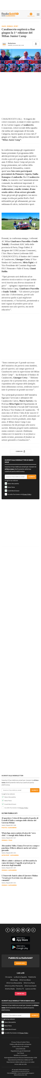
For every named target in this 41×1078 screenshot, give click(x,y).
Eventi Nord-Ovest (13, 491)
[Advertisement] (20, 94)
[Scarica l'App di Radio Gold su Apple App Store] (20, 939)
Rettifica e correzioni (20, 1055)
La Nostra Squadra (20, 977)
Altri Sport (5, 855)
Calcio (4, 26)
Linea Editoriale (20, 1049)
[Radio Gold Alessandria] (10, 14)
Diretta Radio (10, 989)
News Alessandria (13, 484)
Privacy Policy (27, 494)
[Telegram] (28, 930)
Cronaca (10, 26)
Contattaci (20, 993)
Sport (16, 26)
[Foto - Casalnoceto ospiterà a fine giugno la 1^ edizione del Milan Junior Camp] (20, 60)
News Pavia (11, 487)
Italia (10, 840)
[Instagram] (23, 930)
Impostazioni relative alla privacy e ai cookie (20, 1062)
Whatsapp (14, 980)
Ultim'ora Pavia (29, 983)
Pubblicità (32, 977)
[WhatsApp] (33, 930)
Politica (4, 828)
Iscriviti (31, 477)
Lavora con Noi (30, 989)
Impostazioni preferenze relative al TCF (20, 1060)
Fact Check (20, 1053)
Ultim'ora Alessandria (14, 983)
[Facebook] (8, 930)
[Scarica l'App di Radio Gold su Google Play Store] (20, 947)
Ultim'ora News (25, 980)
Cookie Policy (25, 1042)
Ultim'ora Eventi (30, 986)
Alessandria (12, 828)
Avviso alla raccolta (21, 1064)
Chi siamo (8, 977)
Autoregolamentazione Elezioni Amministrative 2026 (20, 1058)
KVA (26, 1075)
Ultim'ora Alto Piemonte (14, 986)
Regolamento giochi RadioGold (20, 1051)
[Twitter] (13, 930)
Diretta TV (20, 989)
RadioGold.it (26, 1070)
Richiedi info (20, 963)
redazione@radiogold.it (27, 1073)
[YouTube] (18, 930)
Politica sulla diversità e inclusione (20, 1044)
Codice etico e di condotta (20, 1047)
